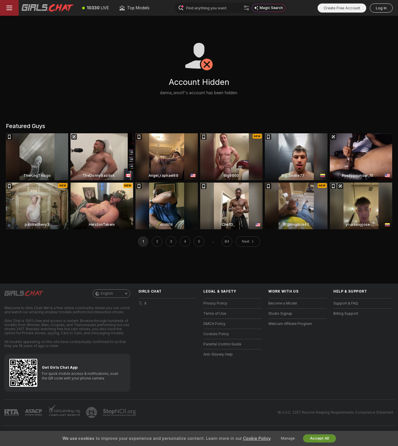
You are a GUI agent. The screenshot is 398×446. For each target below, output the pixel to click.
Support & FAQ (345, 303)
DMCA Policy (214, 324)
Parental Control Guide (222, 344)
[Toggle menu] (9, 8)
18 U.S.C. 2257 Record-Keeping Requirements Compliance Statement (335, 412)
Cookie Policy (256, 438)
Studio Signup (280, 314)
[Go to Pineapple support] (92, 412)
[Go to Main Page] (48, 8)
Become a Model (282, 303)
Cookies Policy (216, 334)
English (107, 293)
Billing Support (345, 314)
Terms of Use (214, 314)
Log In (381, 8)
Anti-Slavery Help (218, 354)
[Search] (246, 8)
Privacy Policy (215, 303)
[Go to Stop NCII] (120, 412)
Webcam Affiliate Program (290, 324)
